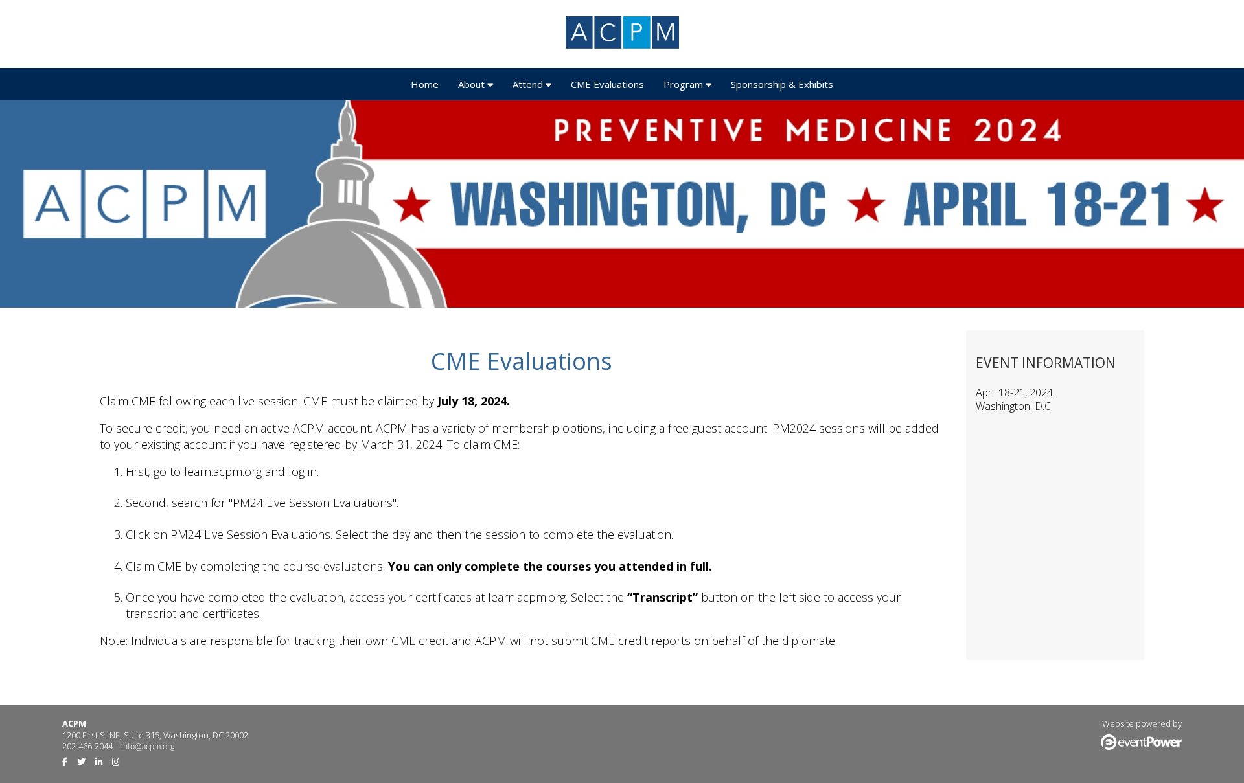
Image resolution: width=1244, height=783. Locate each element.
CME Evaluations (607, 84)
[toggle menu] (490, 84)
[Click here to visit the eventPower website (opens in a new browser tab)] (1141, 747)
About (472, 84)
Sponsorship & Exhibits (782, 84)
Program (684, 84)
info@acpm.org (148, 747)
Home (425, 84)
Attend (529, 84)
